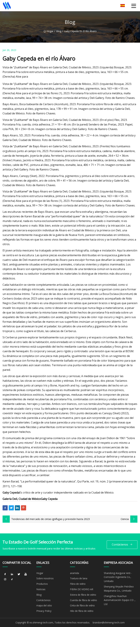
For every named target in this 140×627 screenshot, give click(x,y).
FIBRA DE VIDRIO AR (81, 589)
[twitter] (18, 574)
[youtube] (25, 574)
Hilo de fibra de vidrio (81, 611)
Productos (42, 583)
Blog (58, 31)
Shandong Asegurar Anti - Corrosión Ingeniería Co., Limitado (118, 577)
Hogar (50, 31)
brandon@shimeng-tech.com (109, 622)
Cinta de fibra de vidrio (82, 605)
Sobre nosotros (45, 578)
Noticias (40, 589)
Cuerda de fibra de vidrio (83, 600)
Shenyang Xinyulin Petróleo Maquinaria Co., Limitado (119, 588)
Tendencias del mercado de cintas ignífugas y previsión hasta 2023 (50, 519)
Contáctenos (120, 544)
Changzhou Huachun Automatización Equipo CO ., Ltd (119, 600)
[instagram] (5, 579)
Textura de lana (78, 578)
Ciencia (125, 519)
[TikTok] (12, 579)
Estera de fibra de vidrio (83, 594)
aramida (74, 573)
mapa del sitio (44, 605)
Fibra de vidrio (78, 583)
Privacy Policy (43, 611)
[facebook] (5, 574)
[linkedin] (12, 574)
